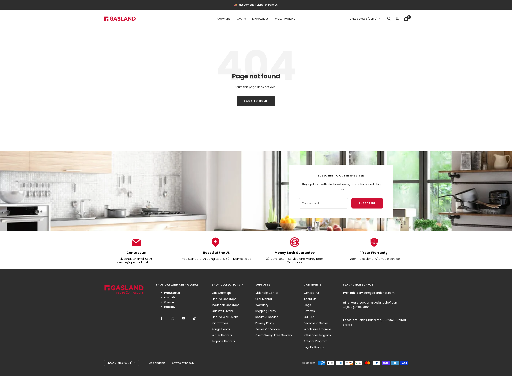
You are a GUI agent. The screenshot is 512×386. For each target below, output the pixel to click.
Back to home (256, 101)
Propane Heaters (223, 341)
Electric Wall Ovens (225, 317)
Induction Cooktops (225, 305)
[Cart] (406, 19)
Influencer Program (317, 335)
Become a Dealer (316, 323)
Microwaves (260, 19)
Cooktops (223, 19)
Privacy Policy (264, 323)
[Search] (389, 18)
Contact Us (312, 293)
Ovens (241, 19)
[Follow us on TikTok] (194, 318)
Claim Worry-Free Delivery (273, 335)
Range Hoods (221, 329)
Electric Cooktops (224, 299)
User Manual (263, 299)
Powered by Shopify (182, 363)
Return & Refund (266, 317)
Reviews (309, 311)
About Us (310, 299)
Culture (309, 317)
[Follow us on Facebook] (161, 318)
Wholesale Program (317, 329)
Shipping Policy (265, 311)
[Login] (397, 18)
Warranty (261, 305)
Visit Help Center (266, 293)
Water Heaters (285, 19)
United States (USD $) (363, 19)
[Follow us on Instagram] (172, 318)
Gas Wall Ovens (223, 311)
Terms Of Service (267, 329)
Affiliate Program (315, 341)
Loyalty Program (315, 347)
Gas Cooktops (221, 293)
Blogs (307, 305)
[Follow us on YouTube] (183, 318)
